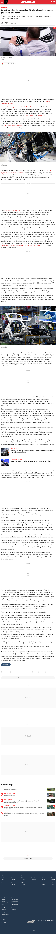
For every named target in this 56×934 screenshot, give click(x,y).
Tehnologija (24, 877)
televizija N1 (41, 116)
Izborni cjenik (14, 902)
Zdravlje (23, 881)
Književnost (43, 881)
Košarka (13, 881)
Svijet (3, 879)
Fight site (13, 884)
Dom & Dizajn (4, 907)
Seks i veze (23, 882)
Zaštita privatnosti (15, 901)
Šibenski (3, 919)
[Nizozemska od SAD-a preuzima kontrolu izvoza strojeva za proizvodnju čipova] (5, 463)
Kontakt (13, 907)
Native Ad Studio (5, 922)
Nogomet (13, 879)
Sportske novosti (5, 902)
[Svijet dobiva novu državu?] (51, 789)
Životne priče (24, 886)
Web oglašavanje (15, 904)
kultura (43, 874)
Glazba (42, 882)
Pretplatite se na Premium (45, 920)
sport (13, 874)
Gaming (23, 887)
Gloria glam (4, 912)
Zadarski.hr (4, 917)
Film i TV (43, 879)
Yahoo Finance (29, 116)
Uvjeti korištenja (15, 899)
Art (42, 877)
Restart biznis (34, 877)
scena (53, 874)
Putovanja (23, 884)
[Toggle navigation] (2, 2)
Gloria (3, 911)
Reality (52, 884)
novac (33, 874)
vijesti (3, 874)
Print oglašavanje (15, 906)
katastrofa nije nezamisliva (12, 210)
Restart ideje (34, 879)
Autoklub (3, 906)
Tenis (13, 882)
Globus (3, 904)
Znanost (23, 879)
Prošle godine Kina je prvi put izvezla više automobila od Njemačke (21, 245)
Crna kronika (4, 881)
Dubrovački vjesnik (5, 914)
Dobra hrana (4, 909)
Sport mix (13, 886)
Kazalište (43, 884)
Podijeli (19, 63)
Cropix (3, 921)
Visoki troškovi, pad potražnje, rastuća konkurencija (16, 107)
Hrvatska (3, 877)
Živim (3, 916)
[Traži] (54, 2)
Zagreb (3, 882)
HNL (12, 877)
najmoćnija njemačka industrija (13, 125)
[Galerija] (28, 41)
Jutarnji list (4, 897)
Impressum (14, 897)
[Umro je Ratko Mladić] (51, 795)
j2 (22, 874)
